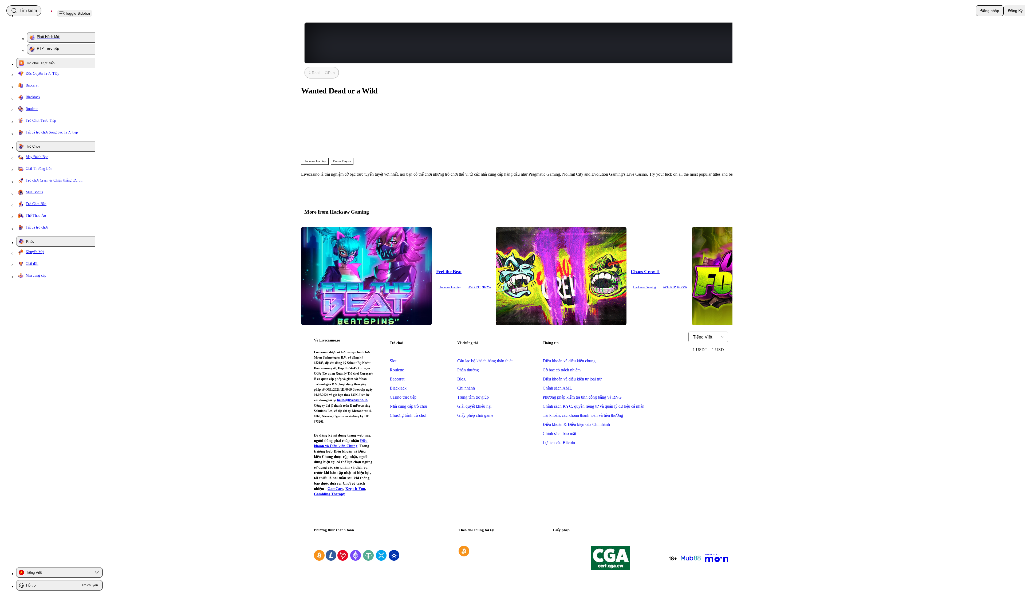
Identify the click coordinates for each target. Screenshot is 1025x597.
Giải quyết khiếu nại (474, 406)
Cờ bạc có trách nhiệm (562, 370)
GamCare (335, 489)
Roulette (397, 370)
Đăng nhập (989, 11)
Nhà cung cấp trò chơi (408, 406)
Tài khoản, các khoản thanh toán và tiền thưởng (583, 415)
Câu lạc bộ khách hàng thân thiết (484, 361)
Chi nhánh (466, 388)
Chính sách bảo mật (559, 433)
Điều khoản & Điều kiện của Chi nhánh (576, 424)
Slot (393, 361)
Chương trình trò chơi (408, 415)
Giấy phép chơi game (475, 415)
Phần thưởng (468, 370)
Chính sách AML (557, 388)
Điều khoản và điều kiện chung (569, 361)
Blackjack (398, 388)
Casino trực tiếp (403, 397)
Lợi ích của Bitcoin (559, 442)
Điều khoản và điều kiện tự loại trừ (572, 379)
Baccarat (397, 379)
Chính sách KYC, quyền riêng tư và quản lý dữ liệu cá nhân (593, 406)
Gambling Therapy (329, 494)
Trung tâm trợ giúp (473, 397)
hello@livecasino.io (352, 400)
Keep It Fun (355, 489)
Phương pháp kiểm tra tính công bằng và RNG (582, 397)
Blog (461, 379)
